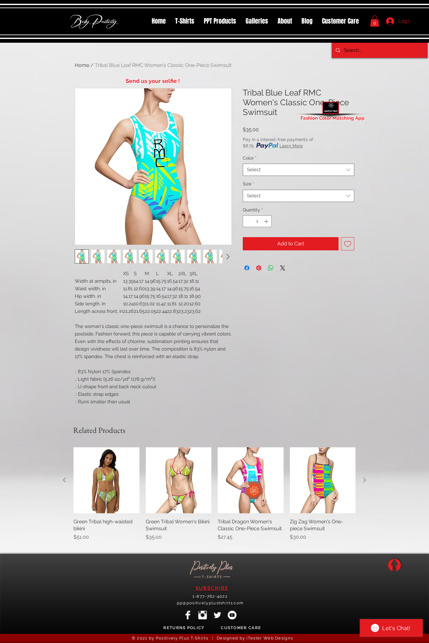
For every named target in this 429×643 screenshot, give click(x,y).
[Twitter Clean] (217, 615)
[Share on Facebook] (247, 268)
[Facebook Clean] (187, 615)
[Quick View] (106, 480)
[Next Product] (364, 480)
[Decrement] (248, 221)
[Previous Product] (64, 480)
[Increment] (267, 221)
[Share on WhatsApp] (270, 268)
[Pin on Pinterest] (259, 268)
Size (248, 183)
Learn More (291, 145)
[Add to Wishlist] (347, 243)
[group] (214, 497)
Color (250, 158)
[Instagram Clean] (202, 615)
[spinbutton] (257, 221)
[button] (220, 21)
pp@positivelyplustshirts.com (210, 603)
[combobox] (298, 170)
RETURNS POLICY (183, 627)
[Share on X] (282, 268)
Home (82, 65)
